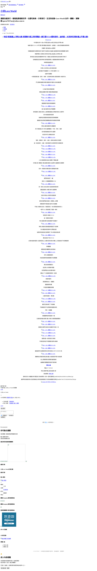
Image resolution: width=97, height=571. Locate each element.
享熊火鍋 (51, 373)
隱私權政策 (56, 551)
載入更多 (3, 408)
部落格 (5, 29)
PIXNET (37, 551)
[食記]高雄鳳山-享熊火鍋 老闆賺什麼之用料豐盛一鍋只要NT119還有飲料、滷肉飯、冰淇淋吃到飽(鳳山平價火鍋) (45, 37)
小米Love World (9, 11)
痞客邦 (8, 397)
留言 (12, 397)
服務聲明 (62, 551)
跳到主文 (3, 15)
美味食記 (11, 401)
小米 (2, 389)
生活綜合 (12, 24)
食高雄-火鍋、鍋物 (14, 403)
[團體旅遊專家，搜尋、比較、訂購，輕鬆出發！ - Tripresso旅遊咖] (9, 526)
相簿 (4, 27)
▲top (2, 405)
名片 (4, 30)
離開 (8, 568)
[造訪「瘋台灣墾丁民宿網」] (6, 538)
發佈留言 (3, 417)
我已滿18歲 (3, 568)
